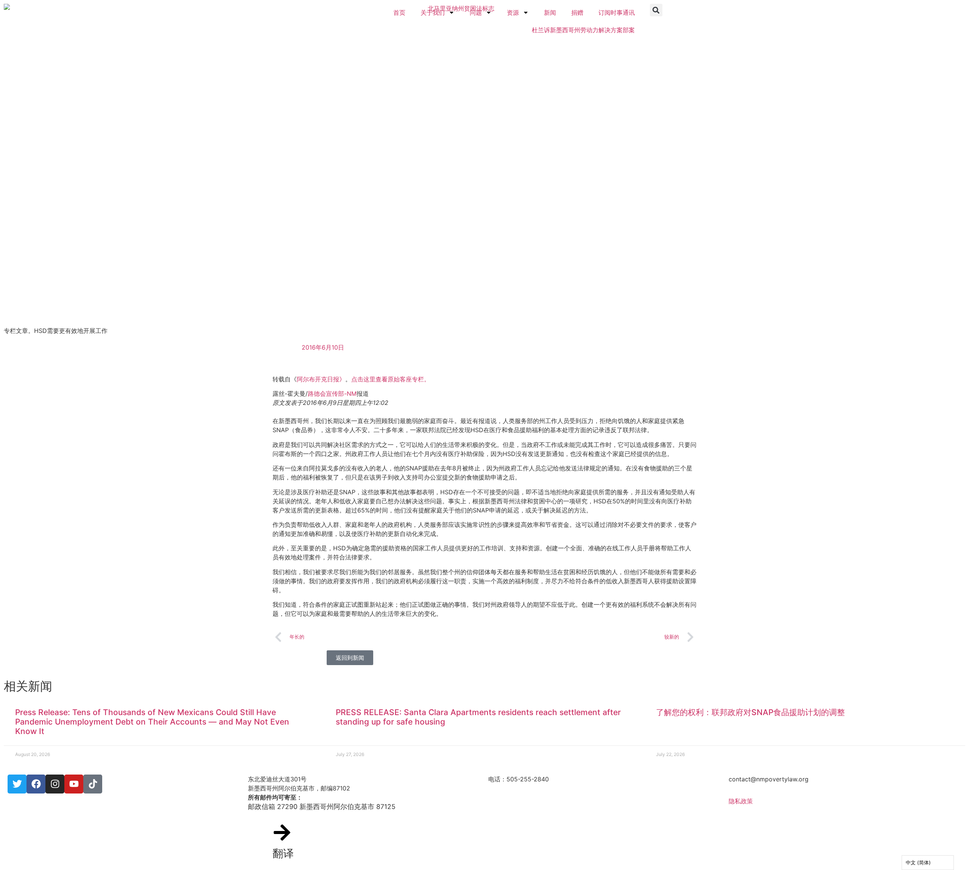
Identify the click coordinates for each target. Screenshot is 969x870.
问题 (476, 12)
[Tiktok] (92, 784)
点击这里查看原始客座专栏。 (390, 379)
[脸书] (35, 784)
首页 (399, 12)
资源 (513, 12)
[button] (656, 10)
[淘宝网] (54, 784)
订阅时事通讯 (616, 12)
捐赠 (577, 12)
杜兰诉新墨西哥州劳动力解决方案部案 (583, 30)
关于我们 (433, 12)
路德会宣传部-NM (332, 393)
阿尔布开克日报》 (321, 379)
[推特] (17, 784)
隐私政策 (741, 801)
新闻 (550, 12)
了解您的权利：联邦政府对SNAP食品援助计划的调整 (750, 712)
